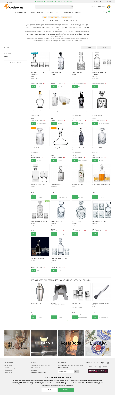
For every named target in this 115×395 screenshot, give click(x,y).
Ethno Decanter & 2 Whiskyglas (39, 221)
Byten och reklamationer (10, 369)
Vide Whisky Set (55, 111)
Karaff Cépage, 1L (55, 148)
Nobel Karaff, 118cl (36, 111)
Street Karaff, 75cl (56, 72)
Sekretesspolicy (8, 370)
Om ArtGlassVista (8, 365)
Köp (33, 86)
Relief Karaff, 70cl (35, 148)
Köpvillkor (7, 367)
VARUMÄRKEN (68, 12)
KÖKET (33, 12)
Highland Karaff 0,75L (57, 221)
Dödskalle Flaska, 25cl (77, 184)
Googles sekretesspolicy (67, 385)
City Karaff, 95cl (96, 111)
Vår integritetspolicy (56, 385)
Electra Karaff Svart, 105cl (78, 148)
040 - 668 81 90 (10, 1)
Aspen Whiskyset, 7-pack (37, 258)
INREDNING (40, 12)
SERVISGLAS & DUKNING (20, 12)
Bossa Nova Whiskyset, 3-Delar (59, 258)
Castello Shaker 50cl (36, 303)
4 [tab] (72, 322)
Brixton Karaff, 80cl (56, 184)
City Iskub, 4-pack (76, 303)
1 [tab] (67, 322)
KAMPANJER (79, 12)
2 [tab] (69, 322)
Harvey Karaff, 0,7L (97, 148)
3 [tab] (70, 322)
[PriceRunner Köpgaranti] (98, 372)
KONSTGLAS (50, 12)
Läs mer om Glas (8, 372)
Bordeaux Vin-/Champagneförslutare (58, 303)
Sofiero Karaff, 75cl (77, 72)
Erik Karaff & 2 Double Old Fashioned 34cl (38, 73)
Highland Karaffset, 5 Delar (99, 221)
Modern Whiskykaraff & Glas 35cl (101, 184)
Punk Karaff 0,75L (76, 221)
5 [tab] (73, 322)
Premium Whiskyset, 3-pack (38, 184)
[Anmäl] (76, 371)
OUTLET (58, 12)
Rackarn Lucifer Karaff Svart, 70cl (80, 111)
